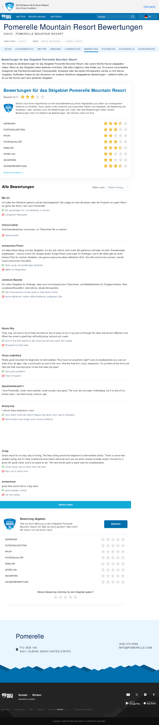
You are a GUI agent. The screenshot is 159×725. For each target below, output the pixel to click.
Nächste (116, 524)
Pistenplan (108, 49)
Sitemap (40, 709)
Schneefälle (126, 49)
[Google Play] (133, 702)
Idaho (22, 41)
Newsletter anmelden (26, 699)
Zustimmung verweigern (84, 709)
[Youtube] (128, 694)
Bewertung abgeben (13, 172)
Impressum (6, 709)
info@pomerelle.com (135, 647)
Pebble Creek (74, 41)
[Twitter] (136, 694)
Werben (36, 695)
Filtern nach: (99, 187)
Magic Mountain (51, 41)
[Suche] (132, 16)
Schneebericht (24, 49)
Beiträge (56, 16)
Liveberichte (73, 49)
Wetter (20, 16)
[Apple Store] (149, 702)
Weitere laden (66, 504)
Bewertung (91, 49)
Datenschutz (19, 709)
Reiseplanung (37, 16)
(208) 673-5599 (128, 644)
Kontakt (22, 695)
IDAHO (8, 33)
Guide (8, 49)
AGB (31, 709)
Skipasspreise (146, 49)
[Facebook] (153, 694)
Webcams (55, 49)
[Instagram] (145, 694)
